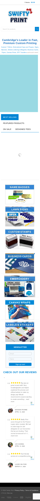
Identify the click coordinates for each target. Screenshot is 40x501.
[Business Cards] (20, 263)
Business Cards (33, 50)
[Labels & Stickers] (20, 332)
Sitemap (10, 493)
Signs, (37, 47)
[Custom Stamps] (20, 239)
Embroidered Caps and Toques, (23, 47)
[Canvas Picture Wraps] (20, 309)
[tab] (10, 117)
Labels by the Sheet (10, 154)
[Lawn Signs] (20, 216)
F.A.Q (4, 493)
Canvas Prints (11, 52)
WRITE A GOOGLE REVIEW (22, 475)
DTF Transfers (22, 52)
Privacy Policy (19, 490)
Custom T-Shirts (6, 47)
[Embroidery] (20, 286)
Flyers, (4, 52)
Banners (4, 50)
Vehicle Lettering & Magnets (17, 50)
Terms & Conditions (31, 490)
